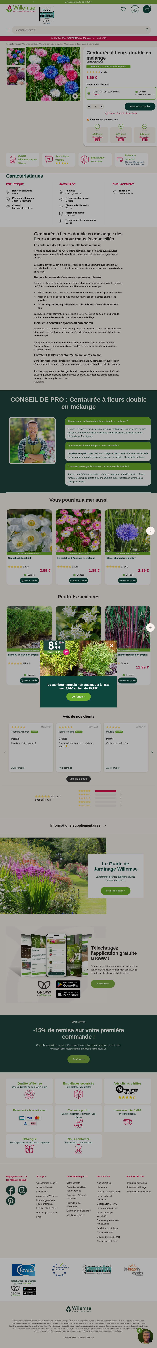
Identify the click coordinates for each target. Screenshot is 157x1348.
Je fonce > (78, 696)
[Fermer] (111, 645)
